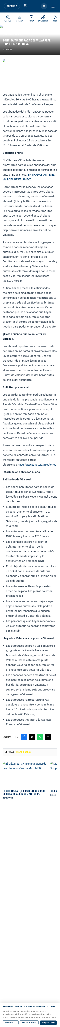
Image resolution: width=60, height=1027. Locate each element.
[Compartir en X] (32, 737)
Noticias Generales (11, 34)
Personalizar (10, 1023)
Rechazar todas (29, 1023)
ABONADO (12, 6)
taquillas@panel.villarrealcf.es (37, 464)
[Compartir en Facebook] (24, 737)
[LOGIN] (44, 6)
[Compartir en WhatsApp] (40, 737)
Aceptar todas (48, 1023)
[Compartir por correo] (48, 737)
